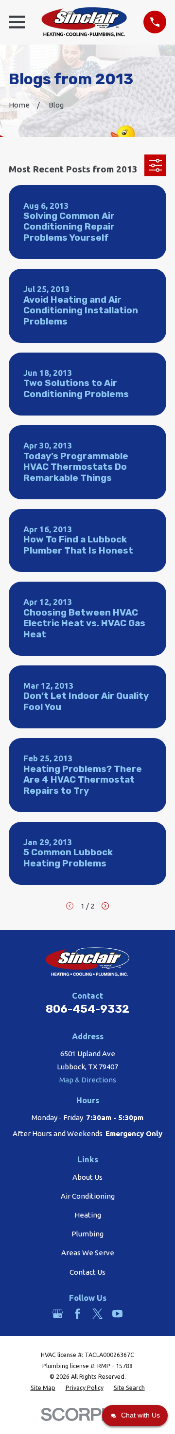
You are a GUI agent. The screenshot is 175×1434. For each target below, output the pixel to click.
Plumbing (87, 1234)
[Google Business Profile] (57, 1314)
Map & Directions (87, 1080)
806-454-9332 (87, 1009)
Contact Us (87, 1272)
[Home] (84, 22)
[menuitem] (43, 1387)
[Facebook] (77, 1314)
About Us (87, 1177)
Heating (87, 1215)
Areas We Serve (87, 1253)
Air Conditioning (88, 1196)
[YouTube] (117, 1314)
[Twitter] (97, 1314)
